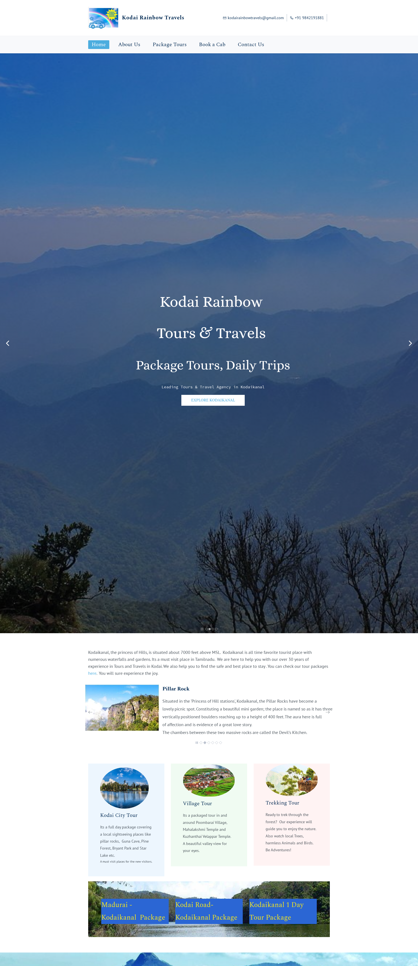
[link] (123, 686)
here (92, 673)
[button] (7, 343)
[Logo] (103, 18)
